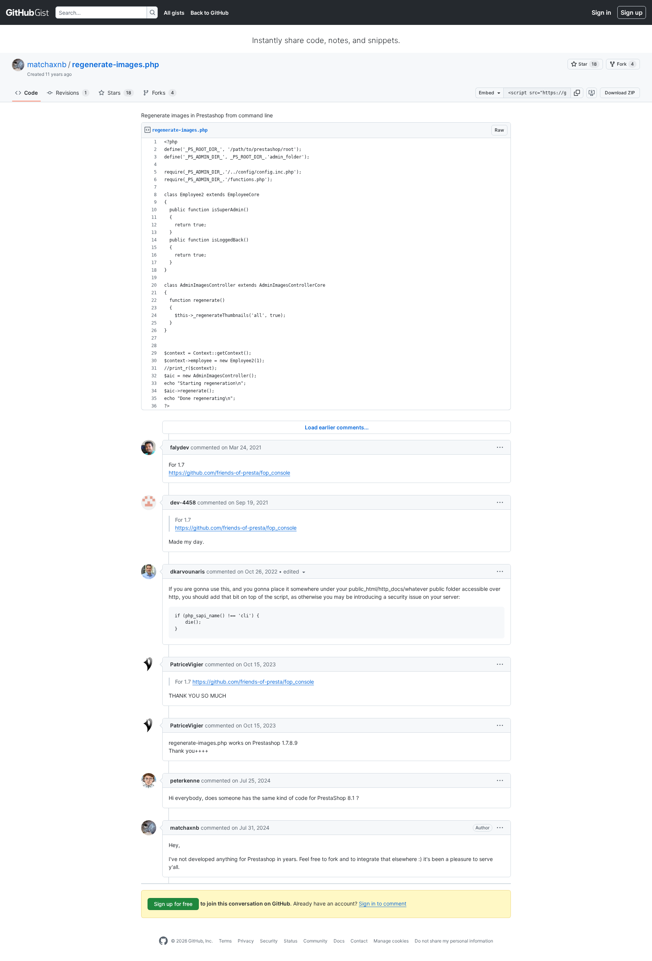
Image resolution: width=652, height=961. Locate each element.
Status (290, 941)
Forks (163, 92)
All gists (174, 12)
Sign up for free (173, 904)
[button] (576, 93)
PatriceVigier (186, 664)
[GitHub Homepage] (163, 941)
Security (269, 941)
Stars (119, 92)
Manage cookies (391, 941)
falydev (179, 447)
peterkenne (185, 780)
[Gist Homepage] (27, 12)
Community (315, 941)
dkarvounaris (187, 571)
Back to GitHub (210, 12)
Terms (225, 941)
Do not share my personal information (454, 941)
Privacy (246, 941)
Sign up (632, 12)
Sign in (601, 12)
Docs (339, 941)
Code (31, 92)
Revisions (71, 92)
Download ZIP (620, 92)
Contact (359, 941)
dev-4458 (183, 502)
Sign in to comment (382, 903)
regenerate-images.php (115, 64)
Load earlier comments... (337, 427)
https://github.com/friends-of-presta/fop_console (229, 472)
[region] (326, 274)
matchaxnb (46, 64)
